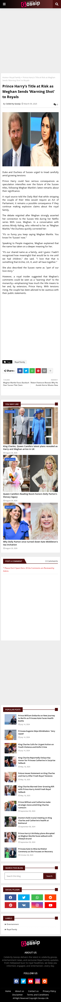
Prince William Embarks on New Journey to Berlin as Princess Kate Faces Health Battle (36, 718)
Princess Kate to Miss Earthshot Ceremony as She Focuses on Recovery (35, 850)
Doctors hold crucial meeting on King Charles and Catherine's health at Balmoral (35, 820)
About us (19, 991)
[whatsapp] (37, 897)
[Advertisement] (30, 40)
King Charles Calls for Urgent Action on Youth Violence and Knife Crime (36, 745)
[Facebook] (20, 370)
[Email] (44, 370)
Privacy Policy (49, 991)
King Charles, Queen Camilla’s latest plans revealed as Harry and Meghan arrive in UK (30, 448)
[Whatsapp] (32, 370)
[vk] (24, 905)
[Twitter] (26, 370)
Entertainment (13, 924)
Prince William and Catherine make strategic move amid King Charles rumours (34, 805)
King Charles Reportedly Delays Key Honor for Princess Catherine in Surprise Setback (36, 760)
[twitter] (24, 897)
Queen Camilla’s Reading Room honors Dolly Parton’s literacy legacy (30, 495)
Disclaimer (17, 994)
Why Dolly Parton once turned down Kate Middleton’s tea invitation (30, 543)
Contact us (33, 991)
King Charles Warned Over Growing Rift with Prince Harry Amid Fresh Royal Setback (36, 789)
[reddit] (50, 897)
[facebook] (10, 897)
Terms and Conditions (38, 994)
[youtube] (50, 905)
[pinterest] (10, 905)
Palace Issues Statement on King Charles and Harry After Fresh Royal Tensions (36, 774)
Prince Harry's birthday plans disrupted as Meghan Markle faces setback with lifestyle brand (36, 836)
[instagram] (37, 905)
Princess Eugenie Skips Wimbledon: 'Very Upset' (36, 732)
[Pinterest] (38, 370)
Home (5, 77)
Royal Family (15, 77)
